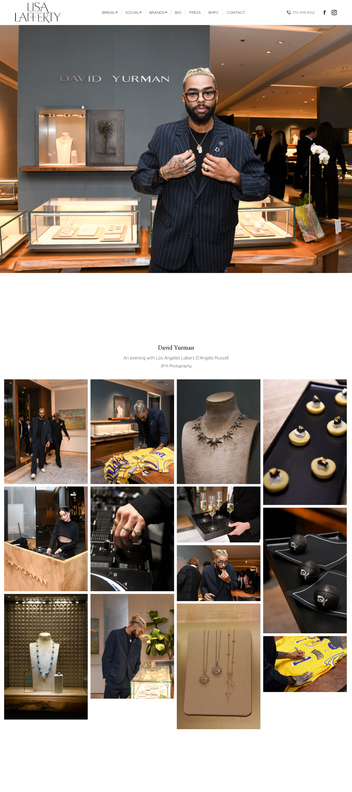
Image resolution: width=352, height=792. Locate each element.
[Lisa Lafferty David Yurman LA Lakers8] (218, 514)
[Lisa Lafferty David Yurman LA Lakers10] (218, 573)
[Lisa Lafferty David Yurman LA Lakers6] (46, 538)
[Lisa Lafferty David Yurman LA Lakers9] (305, 570)
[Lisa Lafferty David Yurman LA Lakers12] (132, 646)
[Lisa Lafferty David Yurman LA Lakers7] (132, 538)
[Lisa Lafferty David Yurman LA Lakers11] (46, 657)
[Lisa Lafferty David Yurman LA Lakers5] (305, 442)
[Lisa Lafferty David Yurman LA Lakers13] (218, 666)
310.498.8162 (303, 12)
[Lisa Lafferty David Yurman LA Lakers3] (132, 431)
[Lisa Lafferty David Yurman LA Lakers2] (46, 431)
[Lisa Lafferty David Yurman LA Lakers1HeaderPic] (305, 664)
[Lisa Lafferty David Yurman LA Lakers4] (218, 431)
